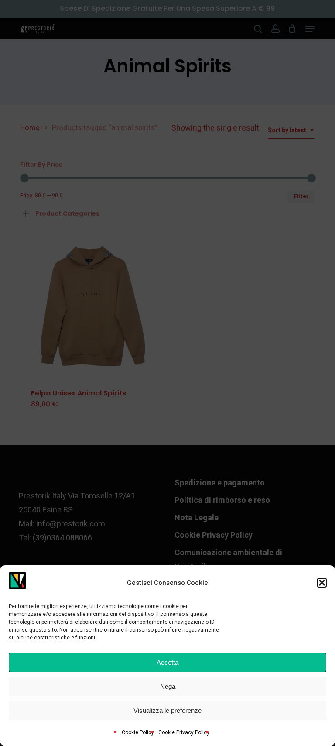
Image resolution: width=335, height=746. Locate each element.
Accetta (167, 662)
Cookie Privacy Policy (183, 732)
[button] (322, 582)
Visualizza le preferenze (167, 710)
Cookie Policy (138, 732)
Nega (167, 686)
